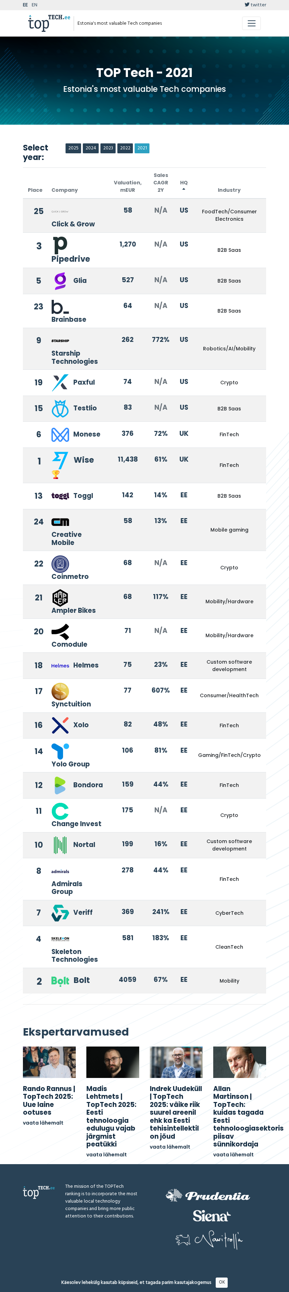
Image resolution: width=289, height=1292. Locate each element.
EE (25, 5)
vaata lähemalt (43, 1122)
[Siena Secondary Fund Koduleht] (212, 1215)
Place (35, 190)
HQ (184, 182)
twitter (258, 5)
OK (222, 1282)
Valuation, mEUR (128, 186)
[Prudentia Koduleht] (208, 1195)
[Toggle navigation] (251, 23)
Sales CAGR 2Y (160, 183)
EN (34, 5)
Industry (229, 190)
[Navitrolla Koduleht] (209, 1240)
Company (64, 190)
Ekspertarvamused (76, 1031)
